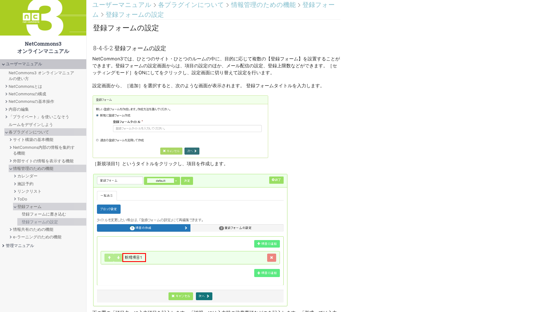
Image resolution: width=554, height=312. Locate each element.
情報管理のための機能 (33, 168)
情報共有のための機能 (33, 229)
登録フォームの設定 (40, 222)
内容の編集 (19, 109)
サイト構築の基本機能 (33, 139)
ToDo (22, 199)
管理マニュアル (20, 245)
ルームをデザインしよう (31, 124)
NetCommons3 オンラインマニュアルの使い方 (41, 75)
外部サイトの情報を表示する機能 (43, 161)
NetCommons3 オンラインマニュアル (43, 29)
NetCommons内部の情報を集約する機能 (44, 150)
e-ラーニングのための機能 (37, 237)
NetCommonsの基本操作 (31, 101)
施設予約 (25, 183)
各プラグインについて (29, 132)
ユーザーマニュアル (24, 64)
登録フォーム (29, 206)
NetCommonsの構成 (27, 94)
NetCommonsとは (25, 86)
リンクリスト (29, 191)
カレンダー (27, 176)
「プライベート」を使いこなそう (39, 116)
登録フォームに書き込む (44, 214)
